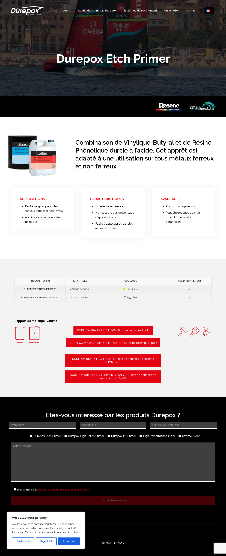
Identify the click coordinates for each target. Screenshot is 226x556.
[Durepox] (27, 10)
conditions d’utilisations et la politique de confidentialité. (64, 490)
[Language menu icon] (209, 10)
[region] (46, 530)
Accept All (69, 541)
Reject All (46, 541)
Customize (23, 541)
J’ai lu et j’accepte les (53, 490)
